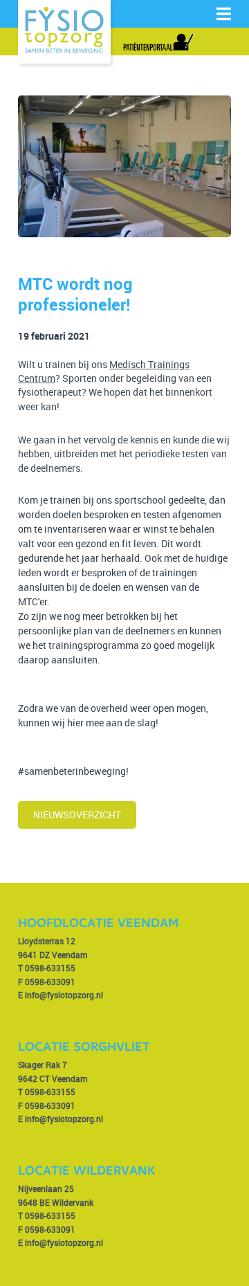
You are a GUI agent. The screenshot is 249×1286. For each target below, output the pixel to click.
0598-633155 (50, 967)
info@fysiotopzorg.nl (64, 994)
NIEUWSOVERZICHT (77, 814)
